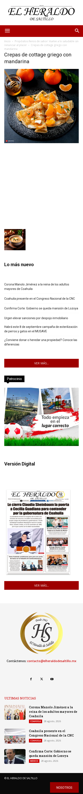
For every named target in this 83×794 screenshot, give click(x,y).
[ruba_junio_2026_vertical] (41, 445)
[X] (41, 679)
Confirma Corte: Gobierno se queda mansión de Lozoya (41, 308)
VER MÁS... (41, 363)
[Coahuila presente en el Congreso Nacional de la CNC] (15, 736)
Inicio (7, 41)
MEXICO (34, 760)
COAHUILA (35, 721)
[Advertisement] (41, 185)
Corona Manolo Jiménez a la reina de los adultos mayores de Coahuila (36, 287)
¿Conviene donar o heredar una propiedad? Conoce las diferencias (40, 342)
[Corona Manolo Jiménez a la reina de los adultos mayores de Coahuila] (15, 712)
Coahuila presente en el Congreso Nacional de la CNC (39, 298)
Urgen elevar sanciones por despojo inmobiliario (36, 318)
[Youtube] (52, 679)
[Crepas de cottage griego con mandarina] (41, 142)
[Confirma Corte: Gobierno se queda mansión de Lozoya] (15, 756)
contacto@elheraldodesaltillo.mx (51, 661)
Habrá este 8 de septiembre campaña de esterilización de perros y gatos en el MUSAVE (40, 329)
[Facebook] (31, 679)
